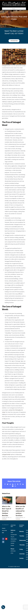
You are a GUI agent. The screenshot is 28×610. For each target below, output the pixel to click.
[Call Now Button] (3, 607)
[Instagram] (3, 542)
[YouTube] (6, 539)
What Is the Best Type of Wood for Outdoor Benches (7, 498)
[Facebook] (3, 539)
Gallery (7, 502)
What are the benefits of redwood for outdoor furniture (20, 498)
